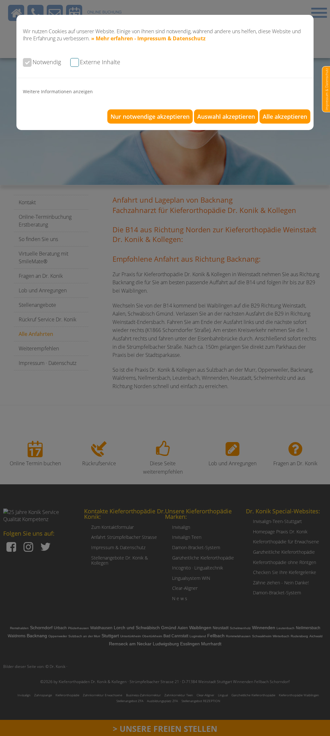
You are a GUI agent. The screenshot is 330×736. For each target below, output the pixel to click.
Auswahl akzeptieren (226, 116)
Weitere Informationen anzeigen (58, 91)
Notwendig (47, 62)
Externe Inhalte (100, 62)
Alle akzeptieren (285, 116)
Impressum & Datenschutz (326, 89)
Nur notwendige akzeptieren (150, 116)
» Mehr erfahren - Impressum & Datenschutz (148, 38)
